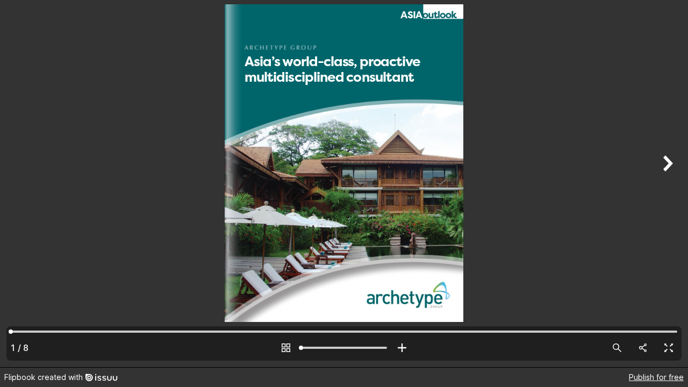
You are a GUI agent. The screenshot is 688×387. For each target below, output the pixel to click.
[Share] (643, 348)
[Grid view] (286, 348)
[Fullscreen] (668, 348)
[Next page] (666, 183)
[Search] (617, 348)
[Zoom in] (402, 348)
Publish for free (656, 377)
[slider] (344, 347)
